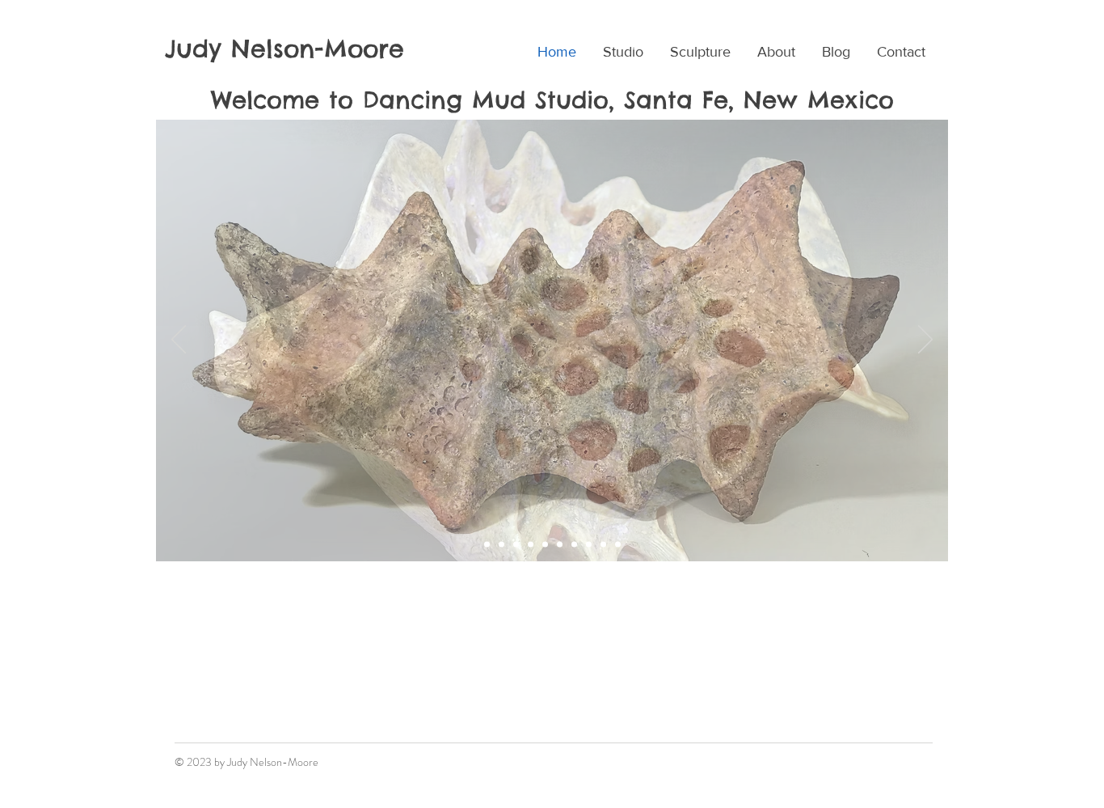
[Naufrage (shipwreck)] (574, 545)
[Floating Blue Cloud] (603, 545)
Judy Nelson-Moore (284, 48)
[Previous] (178, 340)
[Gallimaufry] (487, 545)
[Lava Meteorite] (501, 545)
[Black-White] (545, 545)
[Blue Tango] (618, 545)
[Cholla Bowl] (516, 545)
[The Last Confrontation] (589, 545)
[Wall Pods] (530, 545)
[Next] (925, 340)
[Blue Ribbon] (560, 545)
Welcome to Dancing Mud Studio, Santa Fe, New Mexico (552, 100)
